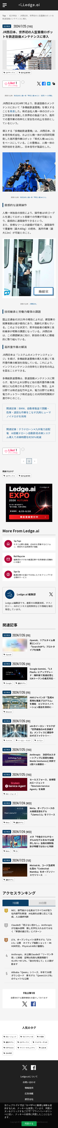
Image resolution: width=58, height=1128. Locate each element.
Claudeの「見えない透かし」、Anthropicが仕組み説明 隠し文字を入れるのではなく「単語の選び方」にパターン (31, 928)
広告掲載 (29, 1093)
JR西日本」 (34, 304)
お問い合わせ (29, 1082)
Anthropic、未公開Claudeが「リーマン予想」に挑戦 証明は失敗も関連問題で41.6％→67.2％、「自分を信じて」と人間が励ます (32, 959)
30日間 (42, 903)
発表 (12, 111)
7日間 (15, 903)
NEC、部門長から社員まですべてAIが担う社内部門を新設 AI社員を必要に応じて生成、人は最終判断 (31, 913)
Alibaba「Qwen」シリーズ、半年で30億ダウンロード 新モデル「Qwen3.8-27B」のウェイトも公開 (32, 975)
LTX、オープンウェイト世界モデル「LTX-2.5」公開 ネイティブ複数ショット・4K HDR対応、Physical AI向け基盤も (31, 943)
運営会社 (29, 1099)
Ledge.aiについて (29, 1076)
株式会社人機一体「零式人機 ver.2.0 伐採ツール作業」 (33, 95)
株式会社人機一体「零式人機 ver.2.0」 (33, 197)
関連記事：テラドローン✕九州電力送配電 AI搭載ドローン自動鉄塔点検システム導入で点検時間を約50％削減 (28, 433)
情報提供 (29, 1087)
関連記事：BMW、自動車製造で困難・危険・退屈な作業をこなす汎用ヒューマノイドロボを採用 (28, 412)
